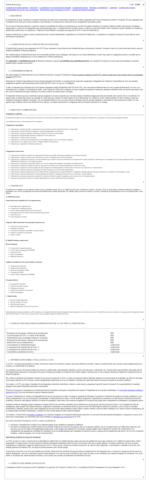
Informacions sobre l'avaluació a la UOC (55, 10)
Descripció (34, 8)
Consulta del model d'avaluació (83, 10)
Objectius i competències (98, 8)
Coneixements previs (80, 8)
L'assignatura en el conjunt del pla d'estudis (55, 8)
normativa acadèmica (35, 415)
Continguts (113, 8)
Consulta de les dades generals (17, 8)
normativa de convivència (62, 417)
